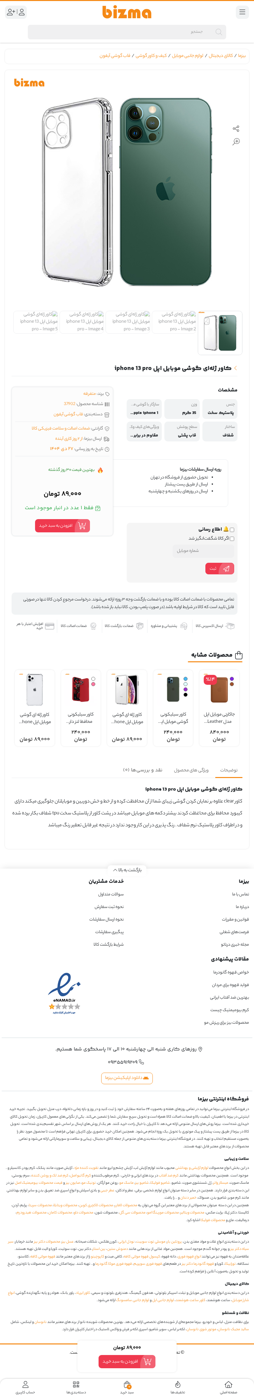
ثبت (213, 568)
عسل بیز (68, 1242)
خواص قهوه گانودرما (231, 972)
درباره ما (242, 907)
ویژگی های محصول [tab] (191, 770)
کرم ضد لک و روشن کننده (49, 1176)
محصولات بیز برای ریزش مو (226, 1022)
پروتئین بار (174, 1242)
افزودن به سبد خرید (55, 525)
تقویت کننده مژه (86, 1168)
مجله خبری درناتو (235, 944)
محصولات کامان (60, 1213)
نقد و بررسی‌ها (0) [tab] (142, 770)
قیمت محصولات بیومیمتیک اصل (39, 1183)
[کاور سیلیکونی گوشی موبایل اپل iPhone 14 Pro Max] (173, 689)
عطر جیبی (107, 1191)
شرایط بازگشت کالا (109, 944)
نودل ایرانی (126, 1242)
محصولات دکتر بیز (47, 1242)
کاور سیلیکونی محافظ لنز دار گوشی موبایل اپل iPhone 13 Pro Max (80, 718)
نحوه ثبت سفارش (109, 907)
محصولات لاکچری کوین (96, 1206)
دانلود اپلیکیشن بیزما (124, 1078)
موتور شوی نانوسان (201, 1330)
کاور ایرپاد (83, 1293)
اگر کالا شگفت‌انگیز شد (209, 539)
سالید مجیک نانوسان (233, 1330)
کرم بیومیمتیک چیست (229, 1010)
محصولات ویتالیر (192, 1213)
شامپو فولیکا (160, 1183)
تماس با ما (240, 894)
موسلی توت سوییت (150, 1242)
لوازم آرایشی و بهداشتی (191, 1168)
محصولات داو (83, 1213)
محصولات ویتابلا (65, 1206)
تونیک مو (89, 1183)
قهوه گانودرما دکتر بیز (198, 1264)
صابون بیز (73, 1183)
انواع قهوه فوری (189, 1257)
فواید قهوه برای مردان (230, 985)
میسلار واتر (220, 1183)
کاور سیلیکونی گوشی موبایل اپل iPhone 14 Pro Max (173, 718)
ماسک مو (126, 1183)
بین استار (99, 1249)
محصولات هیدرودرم (32, 1213)
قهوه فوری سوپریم (148, 1264)
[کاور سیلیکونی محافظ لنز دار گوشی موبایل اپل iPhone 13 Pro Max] (81, 689)
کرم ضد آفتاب (169, 1176)
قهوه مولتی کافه (42, 1257)
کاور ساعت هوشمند (190, 1300)
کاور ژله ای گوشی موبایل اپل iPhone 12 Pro (35, 719)
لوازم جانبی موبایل (187, 56)
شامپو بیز (142, 1183)
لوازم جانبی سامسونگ (132, 1300)
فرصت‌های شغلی (234, 932)
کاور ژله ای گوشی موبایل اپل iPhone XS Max (127, 719)
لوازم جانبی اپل (163, 1300)
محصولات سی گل (132, 1213)
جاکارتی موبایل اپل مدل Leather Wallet (219, 718)
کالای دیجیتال (221, 56)
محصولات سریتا (40, 1206)
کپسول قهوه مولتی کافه (142, 1257)
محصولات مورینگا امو (163, 1213)
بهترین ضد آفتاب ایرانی (229, 997)
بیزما (242, 56)
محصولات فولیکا (212, 1220)
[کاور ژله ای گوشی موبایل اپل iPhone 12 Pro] (34, 689)
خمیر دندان (188, 1198)
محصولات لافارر (126, 1206)
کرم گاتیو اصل (80, 1176)
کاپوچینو (97, 1257)
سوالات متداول (111, 894)
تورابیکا (230, 1264)
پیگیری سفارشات (109, 932)
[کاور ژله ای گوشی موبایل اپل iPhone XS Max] (127, 689)
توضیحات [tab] (228, 770)
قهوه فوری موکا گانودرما (113, 1264)
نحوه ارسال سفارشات (106, 919)
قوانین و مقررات (235, 919)
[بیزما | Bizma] (127, 12)
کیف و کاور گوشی (151, 56)
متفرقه (89, 393)
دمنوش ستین (117, 1249)
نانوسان (40, 1322)
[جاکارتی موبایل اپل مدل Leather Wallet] (219, 689)
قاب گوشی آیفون (115, 56)
